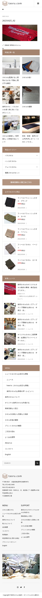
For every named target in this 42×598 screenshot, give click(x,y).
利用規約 (5, 535)
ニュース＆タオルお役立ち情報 (16, 374)
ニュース (9, 379)
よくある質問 (10, 437)
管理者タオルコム (15, 45)
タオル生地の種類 (11, 420)
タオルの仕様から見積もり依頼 (16, 414)
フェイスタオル (10, 167)
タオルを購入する (8, 510)
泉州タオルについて (12, 397)
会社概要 (5, 527)
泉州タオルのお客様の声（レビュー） (19, 391)
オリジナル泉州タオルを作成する (17, 403)
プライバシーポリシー (9, 542)
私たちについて (7, 523)
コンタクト (9, 449)
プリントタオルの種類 (13, 426)
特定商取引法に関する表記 (10, 538)
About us (8, 443)
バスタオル (9, 155)
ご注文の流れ (10, 431)
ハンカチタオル (10, 161)
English (8, 454)
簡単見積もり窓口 (11, 408)
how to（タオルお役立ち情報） (17, 385)
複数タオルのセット (12, 173)
